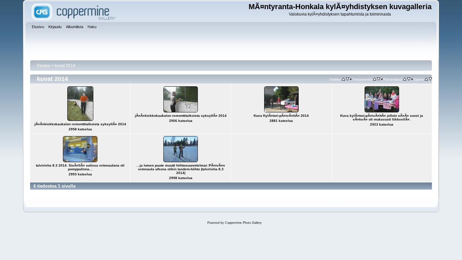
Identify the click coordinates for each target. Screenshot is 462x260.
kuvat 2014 (65, 65)
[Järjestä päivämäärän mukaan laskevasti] (408, 79)
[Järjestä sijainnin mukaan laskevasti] (430, 79)
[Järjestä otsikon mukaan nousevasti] (343, 79)
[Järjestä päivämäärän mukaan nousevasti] (404, 79)
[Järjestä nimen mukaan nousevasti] (374, 79)
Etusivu (43, 65)
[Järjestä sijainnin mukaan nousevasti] (426, 79)
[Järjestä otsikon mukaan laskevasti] (347, 79)
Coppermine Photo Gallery (243, 222)
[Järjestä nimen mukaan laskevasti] (378, 79)
